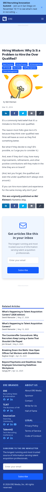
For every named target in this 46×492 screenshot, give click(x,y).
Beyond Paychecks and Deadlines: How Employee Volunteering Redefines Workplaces (22, 365)
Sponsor (29, 395)
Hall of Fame (31, 410)
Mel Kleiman (11, 102)
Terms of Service (33, 430)
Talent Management (10, 71)
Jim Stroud (6, 344)
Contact (29, 400)
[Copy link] (40, 113)
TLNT (6, 404)
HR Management (36, 64)
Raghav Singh (8, 356)
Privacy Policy (31, 425)
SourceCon (9, 415)
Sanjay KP (6, 371)
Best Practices (8, 64)
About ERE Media (33, 390)
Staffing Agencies (30, 68)
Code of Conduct (33, 436)
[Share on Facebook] (14, 113)
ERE (5, 390)
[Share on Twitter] (23, 113)
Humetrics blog (19, 199)
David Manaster (9, 317)
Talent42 (8, 429)
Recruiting (17, 68)
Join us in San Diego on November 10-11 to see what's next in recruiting (20, 7)
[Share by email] (31, 113)
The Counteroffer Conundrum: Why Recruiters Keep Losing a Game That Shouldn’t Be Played (20, 338)
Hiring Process (21, 64)
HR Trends (6, 68)
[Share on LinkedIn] (6, 113)
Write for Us (31, 405)
